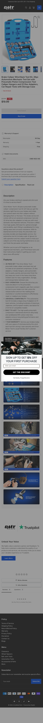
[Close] (39, 344)
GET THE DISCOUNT (21, 372)
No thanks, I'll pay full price (21, 378)
